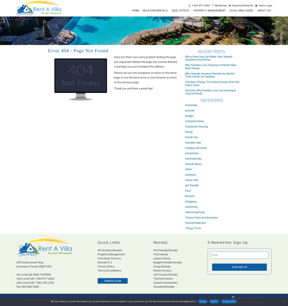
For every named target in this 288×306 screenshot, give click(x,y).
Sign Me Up (240, 267)
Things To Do (193, 228)
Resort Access (162, 270)
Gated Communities (165, 282)
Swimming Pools (195, 212)
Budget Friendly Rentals (167, 262)
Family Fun (191, 137)
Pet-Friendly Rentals (165, 250)
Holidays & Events (196, 148)
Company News (194, 121)
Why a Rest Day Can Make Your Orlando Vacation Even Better (208, 58)
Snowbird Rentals (164, 286)
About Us (264, 10)
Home (136, 10)
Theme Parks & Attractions (201, 217)
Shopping (190, 201)
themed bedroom (195, 222)
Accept (203, 301)
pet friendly (192, 185)
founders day (193, 142)
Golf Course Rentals (165, 274)
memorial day (193, 158)
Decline (214, 301)
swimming (191, 206)
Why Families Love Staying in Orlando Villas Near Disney (211, 66)
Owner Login (265, 5)
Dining (188, 132)
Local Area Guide (241, 10)
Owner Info (191, 180)
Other (188, 169)
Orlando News (193, 164)
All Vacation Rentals (110, 250)
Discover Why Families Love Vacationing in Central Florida (210, 92)
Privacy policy (229, 301)
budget (189, 115)
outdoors (190, 174)
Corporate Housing (196, 126)
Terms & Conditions (110, 270)
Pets (188, 190)
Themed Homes (163, 278)
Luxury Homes (162, 258)
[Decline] (284, 301)
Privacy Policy (106, 266)
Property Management (210, 10)
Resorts (190, 196)
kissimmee (191, 153)
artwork (189, 110)
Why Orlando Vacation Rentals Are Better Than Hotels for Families (210, 75)
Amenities (191, 105)
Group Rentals (162, 266)
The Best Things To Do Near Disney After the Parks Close (212, 83)
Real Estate (180, 10)
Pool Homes (160, 254)
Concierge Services (109, 258)
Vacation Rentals (155, 10)
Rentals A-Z (105, 262)
